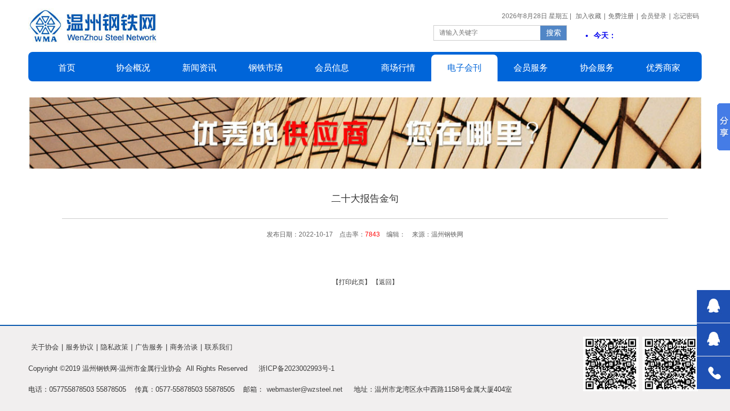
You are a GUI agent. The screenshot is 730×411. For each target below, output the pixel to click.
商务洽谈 (184, 347)
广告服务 (149, 347)
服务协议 (80, 347)
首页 (66, 67)
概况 (133, 67)
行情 (398, 67)
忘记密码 (686, 16)
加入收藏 (588, 16)
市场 (265, 67)
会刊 (464, 67)
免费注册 (621, 16)
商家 (663, 67)
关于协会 (45, 347)
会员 (332, 67)
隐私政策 (114, 347)
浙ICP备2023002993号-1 (297, 368)
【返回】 (385, 282)
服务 (597, 67)
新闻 (199, 67)
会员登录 (653, 16)
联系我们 (218, 347)
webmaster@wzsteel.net (305, 389)
